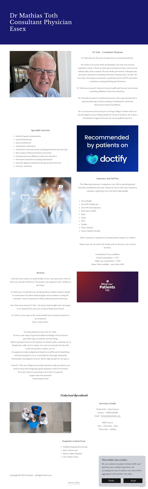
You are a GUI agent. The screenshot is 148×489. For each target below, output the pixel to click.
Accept (133, 480)
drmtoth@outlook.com (110, 416)
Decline (111, 480)
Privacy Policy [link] (74, 482)
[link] (41, 37)
